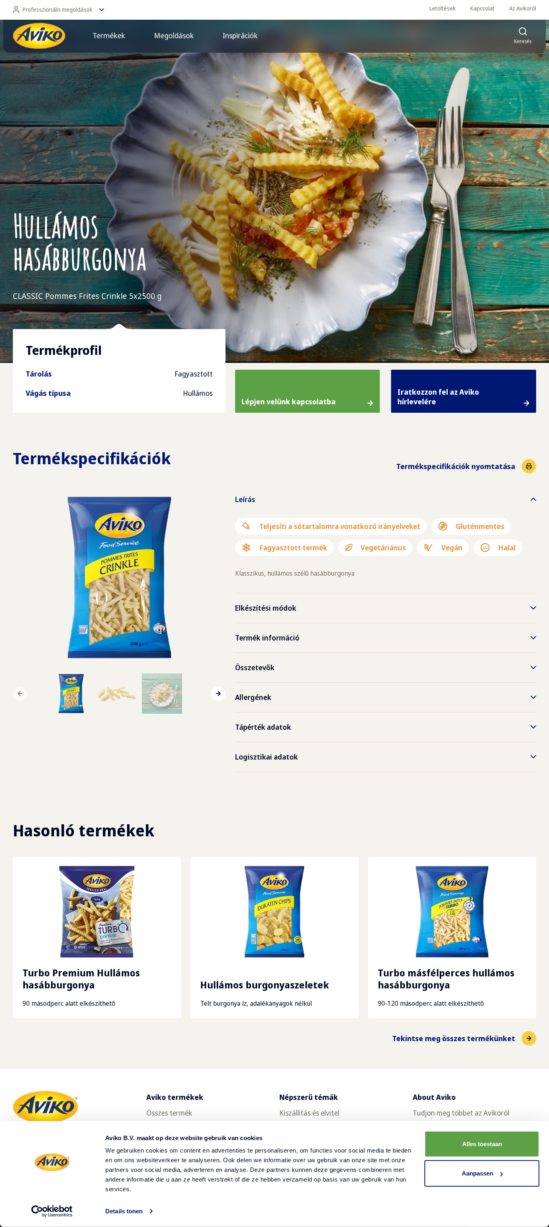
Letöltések (443, 8)
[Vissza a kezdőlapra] (39, 36)
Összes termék (169, 1113)
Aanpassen (477, 1173)
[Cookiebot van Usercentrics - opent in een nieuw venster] (52, 1211)
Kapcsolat (482, 8)
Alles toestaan (482, 1144)
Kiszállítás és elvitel (309, 1113)
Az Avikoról (522, 8)
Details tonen (124, 1211)
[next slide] (218, 693)
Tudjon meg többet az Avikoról (461, 1113)
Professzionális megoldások (57, 9)
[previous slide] (20, 693)
